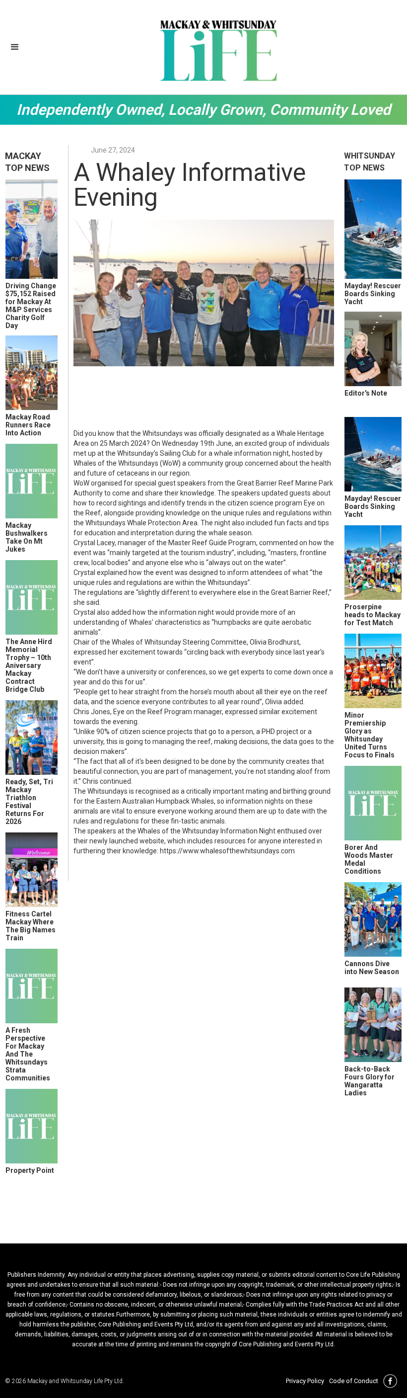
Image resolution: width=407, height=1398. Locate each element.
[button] (15, 47)
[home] (218, 49)
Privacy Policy (305, 1381)
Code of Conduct (353, 1381)
